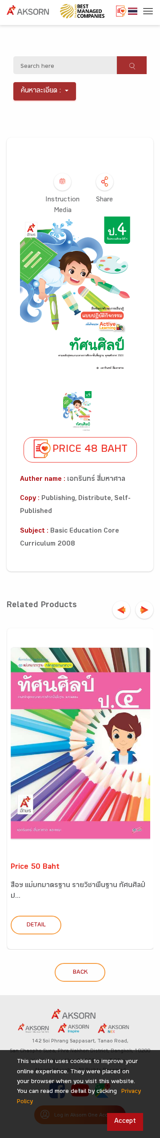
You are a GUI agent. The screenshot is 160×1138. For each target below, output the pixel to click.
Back (80, 972)
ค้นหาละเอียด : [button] (41, 91)
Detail (36, 925)
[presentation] (121, 610)
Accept (125, 1122)
